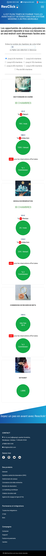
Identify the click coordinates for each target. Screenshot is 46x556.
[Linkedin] (19, 458)
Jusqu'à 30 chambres (15, 59)
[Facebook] (3, 458)
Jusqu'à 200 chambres (14, 66)
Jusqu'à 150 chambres (33, 62)
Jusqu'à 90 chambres (14, 62)
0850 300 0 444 (14, 2)
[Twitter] (14, 458)
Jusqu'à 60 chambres (33, 59)
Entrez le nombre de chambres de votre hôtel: (23, 44)
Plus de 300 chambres (24, 69)
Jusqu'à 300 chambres (34, 66)
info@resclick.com (28, 2)
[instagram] (9, 458)
